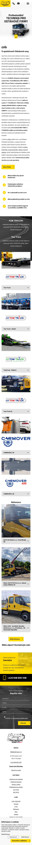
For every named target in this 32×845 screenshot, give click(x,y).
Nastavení (13, 837)
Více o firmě (7, 167)
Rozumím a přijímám (19, 840)
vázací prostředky (13, 150)
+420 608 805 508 (17, 678)
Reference (16, 809)
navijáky (25, 147)
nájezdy (20, 150)
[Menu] (28, 3)
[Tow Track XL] (16, 395)
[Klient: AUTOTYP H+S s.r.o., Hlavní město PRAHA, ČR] (16, 567)
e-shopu (9, 139)
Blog (16, 812)
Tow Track (16, 790)
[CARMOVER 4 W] (16, 477)
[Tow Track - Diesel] (16, 312)
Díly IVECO (16, 792)
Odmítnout (25, 837)
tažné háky (5, 150)
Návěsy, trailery (16, 785)
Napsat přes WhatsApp (16, 766)
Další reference (15, 639)
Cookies (16, 814)
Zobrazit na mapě (16, 770)
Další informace (5, 834)
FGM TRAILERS (16, 801)
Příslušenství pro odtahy (16, 787)
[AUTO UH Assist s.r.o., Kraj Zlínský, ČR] (16, 524)
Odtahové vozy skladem (16, 779)
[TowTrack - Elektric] (16, 353)
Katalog (16, 804)
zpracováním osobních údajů (20, 718)
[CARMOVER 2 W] (16, 436)
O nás (16, 807)
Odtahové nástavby (16, 782)
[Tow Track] (16, 271)
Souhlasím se (16, 718)
